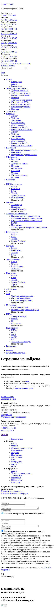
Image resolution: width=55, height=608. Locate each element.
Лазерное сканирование (16, 214)
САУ (8, 294)
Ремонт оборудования (20, 95)
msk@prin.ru (6, 414)
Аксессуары (11, 289)
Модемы (10, 246)
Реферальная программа (21, 129)
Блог (3, 73)
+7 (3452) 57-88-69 (9, 52)
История (15, 166)
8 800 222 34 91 (7, 4)
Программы (11, 273)
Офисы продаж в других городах (15, 63)
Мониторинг (11, 305)
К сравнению (17, 439)
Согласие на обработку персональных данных (24, 513)
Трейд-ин (15, 118)
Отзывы (14, 161)
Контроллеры (12, 232)
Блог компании (18, 123)
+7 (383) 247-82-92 (9, 47)
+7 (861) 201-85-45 (9, 38)
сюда (27, 381)
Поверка (15, 97)
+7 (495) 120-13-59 (9, 20)
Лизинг (14, 116)
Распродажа (16, 82)
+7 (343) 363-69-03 (9, 33)
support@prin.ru (7, 430)
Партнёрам (16, 152)
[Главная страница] (1, 2)
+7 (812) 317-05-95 (9, 24)
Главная (9, 350)
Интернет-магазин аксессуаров (14, 493)
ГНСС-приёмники (14, 184)
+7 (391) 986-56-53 (9, 43)
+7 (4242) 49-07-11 (9, 61)
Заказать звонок (8, 65)
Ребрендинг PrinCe (19, 127)
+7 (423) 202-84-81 (9, 29)
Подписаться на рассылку (12, 491)
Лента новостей (18, 125)
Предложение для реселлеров (24, 150)
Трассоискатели (13, 259)
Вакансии (15, 159)
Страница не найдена (15, 353)
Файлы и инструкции (20, 93)
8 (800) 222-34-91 (8, 15)
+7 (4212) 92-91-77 (9, 56)
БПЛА (9, 314)
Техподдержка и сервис (21, 100)
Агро (8, 291)
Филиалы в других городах (13, 417)
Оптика (9, 202)
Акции (14, 84)
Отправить (6, 511)
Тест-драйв (16, 120)
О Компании (16, 168)
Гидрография (12, 328)
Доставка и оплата (19, 164)
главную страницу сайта (24, 388)
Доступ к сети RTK (19, 91)
